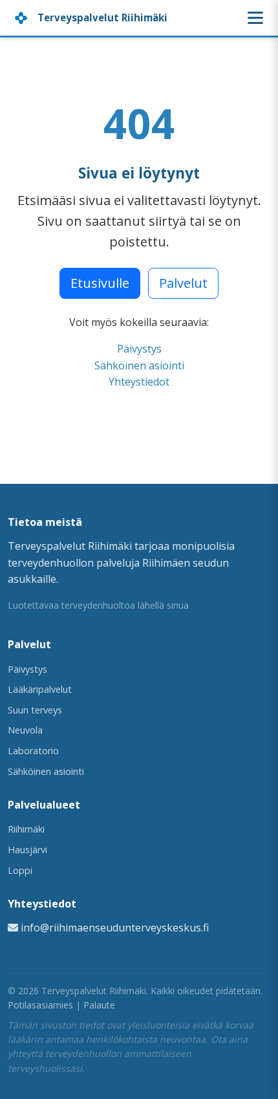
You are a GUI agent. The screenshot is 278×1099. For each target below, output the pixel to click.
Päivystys (139, 349)
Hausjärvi (27, 849)
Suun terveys (35, 710)
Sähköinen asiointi (139, 365)
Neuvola (25, 730)
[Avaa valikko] (255, 17)
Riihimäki (26, 829)
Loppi (20, 870)
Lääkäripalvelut (40, 689)
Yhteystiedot (139, 382)
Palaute (99, 1005)
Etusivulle (99, 283)
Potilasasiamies (40, 1005)
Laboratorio (33, 751)
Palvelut (183, 283)
